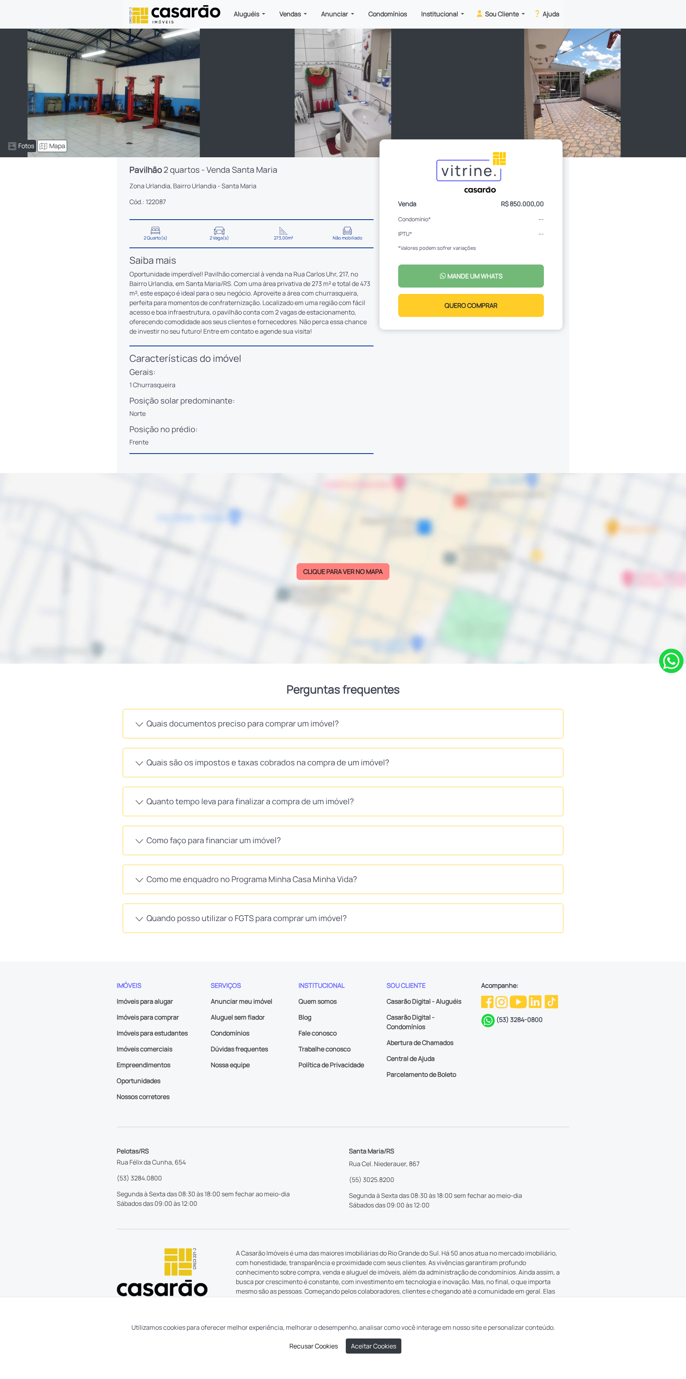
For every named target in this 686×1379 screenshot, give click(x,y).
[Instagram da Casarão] (502, 1001)
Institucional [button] (440, 14)
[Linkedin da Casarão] (535, 1001)
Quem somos (318, 1001)
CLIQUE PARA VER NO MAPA (343, 571)
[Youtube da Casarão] (519, 1001)
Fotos (26, 145)
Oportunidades (138, 1080)
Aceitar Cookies (373, 1346)
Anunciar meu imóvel (241, 1001)
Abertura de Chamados (420, 1042)
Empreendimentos (143, 1064)
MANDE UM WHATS (474, 276)
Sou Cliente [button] (502, 14)
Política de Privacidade (331, 1064)
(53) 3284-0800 (519, 1019)
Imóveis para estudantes (152, 1033)
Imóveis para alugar (145, 1001)
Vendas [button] (290, 14)
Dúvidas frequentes (239, 1049)
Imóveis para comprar (148, 1017)
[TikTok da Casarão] (551, 1001)
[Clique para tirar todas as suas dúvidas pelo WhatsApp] (671, 660)
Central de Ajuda (411, 1058)
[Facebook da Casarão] (488, 1001)
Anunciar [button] (335, 14)
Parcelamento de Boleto (421, 1074)
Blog (305, 1017)
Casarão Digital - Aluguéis (424, 1001)
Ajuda (550, 14)
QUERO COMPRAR (471, 305)
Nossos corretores (143, 1096)
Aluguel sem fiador (238, 1017)
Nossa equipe (230, 1064)
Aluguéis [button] (247, 14)
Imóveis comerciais (144, 1049)
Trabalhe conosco (325, 1049)
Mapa (57, 145)
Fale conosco (318, 1033)
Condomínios (387, 14)
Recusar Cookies (313, 1346)
